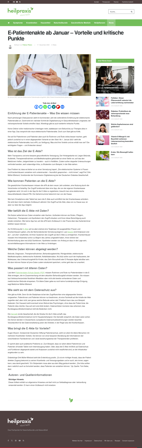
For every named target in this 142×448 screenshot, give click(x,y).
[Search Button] (132, 11)
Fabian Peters (27, 45)
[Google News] (62, 107)
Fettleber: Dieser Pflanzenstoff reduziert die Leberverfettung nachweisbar (122, 100)
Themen (116, 2)
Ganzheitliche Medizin (81, 22)
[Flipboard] (58, 107)
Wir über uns (108, 441)
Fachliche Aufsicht (127, 2)
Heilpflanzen (99, 22)
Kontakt (96, 2)
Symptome (18, 22)
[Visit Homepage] (20, 11)
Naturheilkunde (61, 22)
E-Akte (25, 229)
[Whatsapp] (45, 107)
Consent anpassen (128, 441)
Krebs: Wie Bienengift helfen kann (122, 153)
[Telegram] (49, 107)
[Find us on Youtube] (17, 2)
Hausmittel (45, 22)
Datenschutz (98, 441)
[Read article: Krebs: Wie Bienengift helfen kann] (102, 156)
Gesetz (70, 232)
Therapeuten (106, 2)
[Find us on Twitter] (11, 2)
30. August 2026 (104, 91)
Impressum (88, 441)
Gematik (14, 314)
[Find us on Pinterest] (14, 2)
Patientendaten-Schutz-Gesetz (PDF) (30, 272)
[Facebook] (36, 107)
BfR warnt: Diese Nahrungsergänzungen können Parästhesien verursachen (113, 86)
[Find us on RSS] (20, 2)
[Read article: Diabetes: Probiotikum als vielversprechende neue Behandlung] (102, 115)
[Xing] (54, 107)
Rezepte (117, 441)
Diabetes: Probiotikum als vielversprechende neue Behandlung (121, 113)
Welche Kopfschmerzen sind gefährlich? (122, 125)
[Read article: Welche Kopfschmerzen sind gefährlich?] (102, 128)
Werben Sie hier (77, 441)
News (111, 22)
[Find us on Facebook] (8, 2)
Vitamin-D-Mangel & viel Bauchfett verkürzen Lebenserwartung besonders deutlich (122, 140)
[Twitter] (41, 107)
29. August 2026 (117, 147)
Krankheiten (31, 22)
